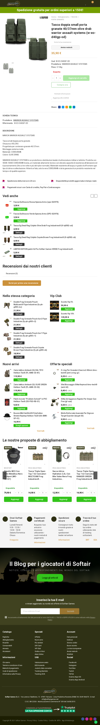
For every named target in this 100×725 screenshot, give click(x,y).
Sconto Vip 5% (67, 302)
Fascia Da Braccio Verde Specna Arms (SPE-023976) (36, 214)
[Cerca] (81, 3)
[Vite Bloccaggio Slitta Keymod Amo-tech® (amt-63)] (54, 387)
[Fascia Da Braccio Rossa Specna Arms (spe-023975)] (7, 205)
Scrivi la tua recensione (62, 42)
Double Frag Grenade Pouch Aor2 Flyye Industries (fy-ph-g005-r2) (30, 320)
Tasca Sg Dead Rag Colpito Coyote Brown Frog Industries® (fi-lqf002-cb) (45, 237)
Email (66, 107)
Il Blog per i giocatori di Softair (50, 563)
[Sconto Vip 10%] (54, 317)
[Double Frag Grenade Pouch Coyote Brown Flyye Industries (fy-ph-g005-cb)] (7, 350)
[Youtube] (90, 719)
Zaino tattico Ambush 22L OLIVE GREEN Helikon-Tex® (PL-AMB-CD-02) (30, 385)
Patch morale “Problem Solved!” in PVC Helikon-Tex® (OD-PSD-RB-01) (30, 400)
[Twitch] (94, 719)
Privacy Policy (32, 720)
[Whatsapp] (95, 722)
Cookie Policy (43, 720)
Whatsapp (70, 107)
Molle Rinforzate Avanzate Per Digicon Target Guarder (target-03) (77, 414)
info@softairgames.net (50, 699)
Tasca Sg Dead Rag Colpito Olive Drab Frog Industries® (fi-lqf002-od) (43, 225)
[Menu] (4, 3)
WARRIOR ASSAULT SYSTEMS (74, 64)
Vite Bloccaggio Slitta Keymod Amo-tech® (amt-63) (79, 385)
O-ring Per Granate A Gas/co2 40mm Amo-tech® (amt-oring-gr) (79, 371)
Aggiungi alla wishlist (61, 98)
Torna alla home (92, 18)
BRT (87, 540)
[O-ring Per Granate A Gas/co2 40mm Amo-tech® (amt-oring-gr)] (54, 373)
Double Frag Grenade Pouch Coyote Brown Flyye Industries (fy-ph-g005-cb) (30, 348)
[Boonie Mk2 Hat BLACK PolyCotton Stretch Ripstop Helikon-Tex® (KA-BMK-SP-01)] (7, 416)
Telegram (74, 107)
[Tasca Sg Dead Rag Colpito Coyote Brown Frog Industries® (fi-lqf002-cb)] (7, 240)
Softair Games (20, 720)
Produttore (7, 120)
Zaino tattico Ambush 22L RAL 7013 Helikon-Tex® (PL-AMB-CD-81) (28, 371)
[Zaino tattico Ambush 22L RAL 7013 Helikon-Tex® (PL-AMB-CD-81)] (7, 373)
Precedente (89, 18)
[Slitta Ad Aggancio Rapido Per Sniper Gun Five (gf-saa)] (54, 402)
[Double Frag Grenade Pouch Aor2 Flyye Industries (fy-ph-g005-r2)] (7, 322)
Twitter (63, 107)
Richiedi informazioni (62, 94)
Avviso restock (66, 47)
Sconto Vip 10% (67, 314)
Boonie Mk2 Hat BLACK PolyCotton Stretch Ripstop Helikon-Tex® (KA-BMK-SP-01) (30, 415)
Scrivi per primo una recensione (23, 283)
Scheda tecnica (10, 116)
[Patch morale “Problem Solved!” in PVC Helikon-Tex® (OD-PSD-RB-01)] (7, 402)
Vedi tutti (40, 431)
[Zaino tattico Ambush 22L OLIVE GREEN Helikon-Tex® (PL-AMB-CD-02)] (7, 387)
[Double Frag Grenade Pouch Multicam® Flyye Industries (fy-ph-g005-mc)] (7, 305)
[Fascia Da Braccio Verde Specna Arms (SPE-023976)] (7, 217)
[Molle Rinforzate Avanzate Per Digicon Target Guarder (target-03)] (54, 416)
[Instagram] (86, 719)
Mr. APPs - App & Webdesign (64, 720)
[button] (92, 196)
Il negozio (14, 540)
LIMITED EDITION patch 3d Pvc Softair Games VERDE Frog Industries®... (44, 249)
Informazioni (39, 542)
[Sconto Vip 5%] (54, 305)
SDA (95, 540)
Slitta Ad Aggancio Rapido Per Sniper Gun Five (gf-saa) (78, 400)
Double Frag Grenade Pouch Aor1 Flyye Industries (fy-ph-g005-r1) (30, 334)
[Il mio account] (96, 3)
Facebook (59, 107)
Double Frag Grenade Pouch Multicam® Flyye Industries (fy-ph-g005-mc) (28, 304)
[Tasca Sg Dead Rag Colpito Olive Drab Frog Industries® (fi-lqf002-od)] (7, 228)
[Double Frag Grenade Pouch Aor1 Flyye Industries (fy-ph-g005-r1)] (7, 336)
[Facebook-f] (82, 719)
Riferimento (8, 123)
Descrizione (8, 131)
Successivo (95, 18)
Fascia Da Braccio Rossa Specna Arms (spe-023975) (36, 202)
